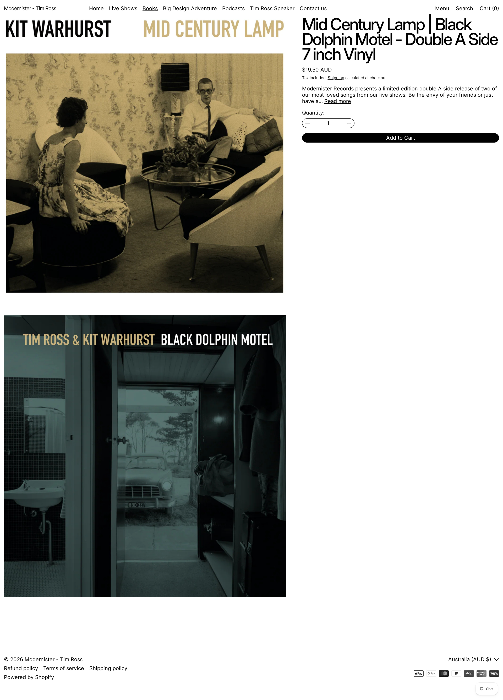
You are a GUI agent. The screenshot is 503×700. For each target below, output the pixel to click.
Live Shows (123, 8)
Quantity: (313, 113)
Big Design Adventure (190, 8)
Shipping (336, 77)
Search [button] (464, 8)
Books (150, 8)
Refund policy (21, 668)
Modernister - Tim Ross (54, 659)
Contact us (313, 8)
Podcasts (233, 8)
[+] (349, 123)
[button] (145, 158)
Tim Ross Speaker (272, 8)
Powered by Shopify (29, 677)
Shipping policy (108, 668)
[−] (307, 123)
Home (96, 8)
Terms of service (63, 668)
